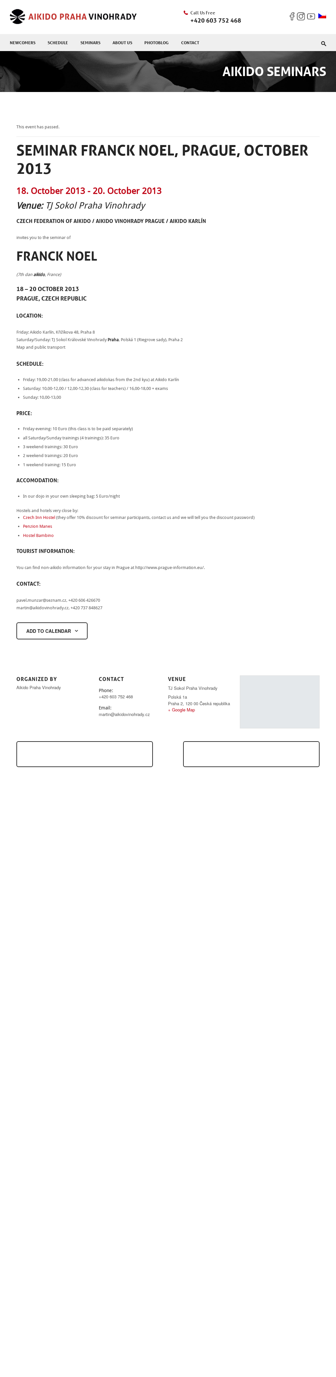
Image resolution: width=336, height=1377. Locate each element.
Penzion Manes (37, 526)
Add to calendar (48, 631)
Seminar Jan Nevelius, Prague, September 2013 (81, 753)
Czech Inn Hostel (39, 517)
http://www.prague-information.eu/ (169, 567)
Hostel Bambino (38, 535)
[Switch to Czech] (322, 15)
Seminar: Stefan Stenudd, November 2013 (261, 753)
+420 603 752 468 (215, 20)
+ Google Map (181, 710)
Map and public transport (40, 347)
